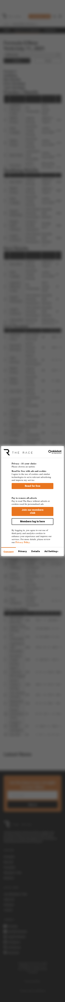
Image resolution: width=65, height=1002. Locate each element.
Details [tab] (35, 551)
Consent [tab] (8, 551)
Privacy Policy (22, 542)
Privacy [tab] (22, 551)
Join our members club (32, 511)
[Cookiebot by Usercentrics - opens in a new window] (48, 452)
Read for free (32, 486)
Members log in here (32, 521)
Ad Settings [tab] (51, 551)
